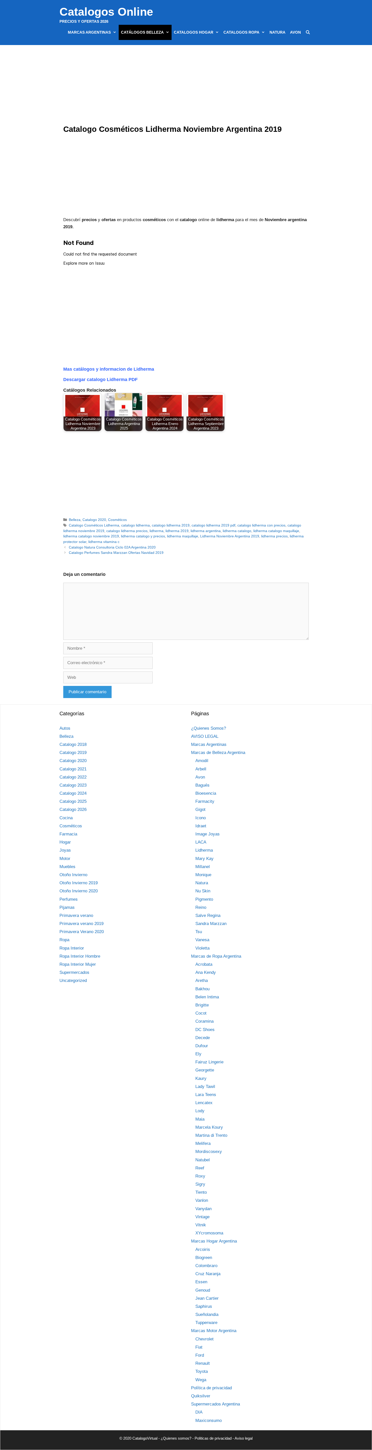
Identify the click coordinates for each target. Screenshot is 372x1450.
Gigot (200, 809)
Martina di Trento (211, 1135)
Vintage (202, 1216)
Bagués (202, 785)
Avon (295, 32)
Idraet (200, 826)
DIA (198, 1412)
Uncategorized (73, 980)
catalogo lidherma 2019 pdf (213, 525)
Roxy (200, 1176)
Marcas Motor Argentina (213, 1330)
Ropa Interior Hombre (79, 956)
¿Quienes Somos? (208, 728)
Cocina (66, 817)
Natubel (202, 1160)
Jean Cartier (207, 1298)
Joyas (65, 850)
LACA (200, 842)
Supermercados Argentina (215, 1404)
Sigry (200, 1184)
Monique (203, 874)
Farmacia (68, 834)
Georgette (204, 1070)
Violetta (202, 948)
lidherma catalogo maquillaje (276, 531)
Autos (64, 728)
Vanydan (203, 1208)
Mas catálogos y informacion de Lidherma (108, 369)
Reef (199, 1168)
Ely (198, 1054)
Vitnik (200, 1225)
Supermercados (74, 972)
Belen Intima (207, 997)
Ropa (64, 939)
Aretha (201, 980)
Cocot (200, 1013)
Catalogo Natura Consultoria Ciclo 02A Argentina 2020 (112, 547)
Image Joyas (207, 834)
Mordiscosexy (208, 1151)
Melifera (203, 1143)
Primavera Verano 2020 (81, 931)
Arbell (200, 769)
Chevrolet (204, 1339)
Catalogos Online (106, 11)
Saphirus (203, 1306)
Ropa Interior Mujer (77, 964)
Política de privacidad (211, 1387)
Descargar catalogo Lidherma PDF (100, 379)
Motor (64, 858)
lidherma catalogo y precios (143, 536)
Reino (200, 907)
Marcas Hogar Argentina (214, 1241)
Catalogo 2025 (73, 801)
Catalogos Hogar (193, 32)
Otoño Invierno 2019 (78, 882)
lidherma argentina (206, 531)
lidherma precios (274, 536)
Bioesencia (205, 793)
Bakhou (202, 988)
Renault (202, 1363)
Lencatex (204, 1102)
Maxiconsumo (208, 1420)
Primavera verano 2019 (81, 923)
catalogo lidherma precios (127, 531)
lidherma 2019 (177, 531)
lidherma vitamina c (103, 542)
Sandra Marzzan (210, 923)
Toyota (201, 1371)
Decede (202, 1037)
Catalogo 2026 (73, 809)
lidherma (156, 531)
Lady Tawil (205, 1086)
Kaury (200, 1078)
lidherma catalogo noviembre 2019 (91, 536)
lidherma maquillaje (182, 536)
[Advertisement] (187, 86)
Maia (199, 1119)
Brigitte (202, 1005)
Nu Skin (202, 891)
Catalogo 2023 (73, 785)
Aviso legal (244, 1438)
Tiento (201, 1192)
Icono (200, 817)
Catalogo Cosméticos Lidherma (94, 525)
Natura (277, 32)
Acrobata (203, 964)
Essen (201, 1281)
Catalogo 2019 (73, 752)
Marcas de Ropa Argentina (216, 956)
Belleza (74, 520)
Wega (200, 1379)
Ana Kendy (205, 972)
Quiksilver (200, 1396)
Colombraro (206, 1265)
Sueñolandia (206, 1314)
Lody (199, 1110)
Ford (199, 1355)
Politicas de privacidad (213, 1438)
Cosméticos (117, 520)
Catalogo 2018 (73, 744)
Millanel (202, 866)
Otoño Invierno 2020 (78, 891)
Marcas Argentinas (89, 32)
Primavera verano (76, 915)
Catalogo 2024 (73, 793)
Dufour (201, 1045)
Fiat (198, 1347)
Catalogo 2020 (94, 520)
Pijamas (67, 907)
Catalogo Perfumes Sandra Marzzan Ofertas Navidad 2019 (116, 553)
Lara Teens (205, 1094)
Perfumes (68, 899)
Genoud (202, 1290)
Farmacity (204, 801)
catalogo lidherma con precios (261, 525)
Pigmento (204, 899)
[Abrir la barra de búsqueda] (308, 32)
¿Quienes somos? (176, 1438)
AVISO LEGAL (204, 736)
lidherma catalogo (237, 531)
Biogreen (203, 1257)
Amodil (201, 760)
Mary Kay (204, 858)
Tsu (198, 931)
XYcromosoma (209, 1233)
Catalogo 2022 (73, 777)
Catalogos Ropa (241, 32)
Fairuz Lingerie (209, 1062)
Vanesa (202, 939)
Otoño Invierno (73, 874)
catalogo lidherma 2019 (171, 525)
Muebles (67, 866)
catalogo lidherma (135, 525)
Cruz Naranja (207, 1273)
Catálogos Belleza (142, 32)
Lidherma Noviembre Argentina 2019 (229, 536)
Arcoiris (202, 1249)
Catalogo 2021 (73, 769)
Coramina (204, 1021)
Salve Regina (207, 915)
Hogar (65, 842)
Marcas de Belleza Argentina (218, 752)
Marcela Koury (209, 1127)
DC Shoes (205, 1029)
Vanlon (201, 1200)
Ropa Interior (71, 948)
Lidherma (204, 850)
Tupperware (206, 1322)
